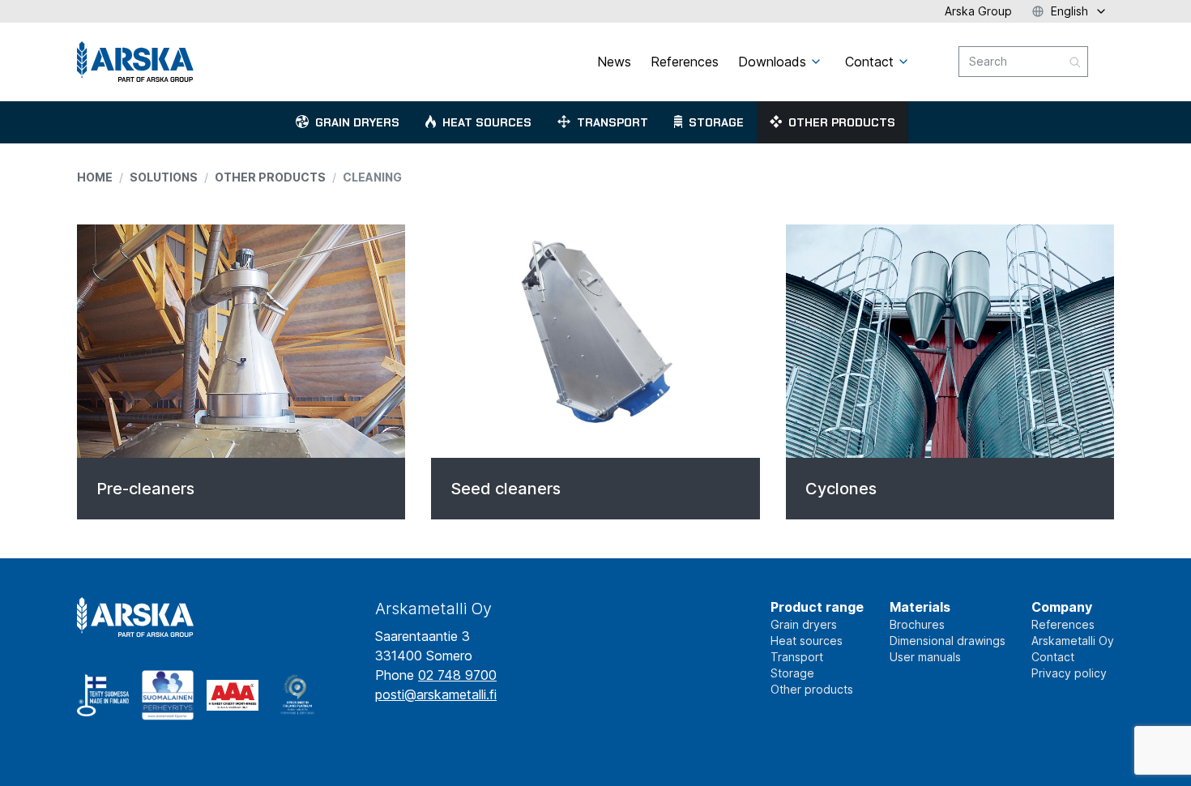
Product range (817, 607)
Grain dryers (357, 122)
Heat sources (486, 122)
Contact (1052, 657)
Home (95, 177)
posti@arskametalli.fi (436, 694)
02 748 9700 (457, 675)
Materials (920, 607)
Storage (716, 122)
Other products (841, 122)
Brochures (917, 624)
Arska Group (978, 11)
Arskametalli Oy (1072, 640)
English (1069, 11)
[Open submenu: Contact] (903, 61)
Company (1061, 607)
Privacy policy (1069, 673)
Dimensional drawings (947, 640)
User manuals (925, 657)
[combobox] (1023, 61)
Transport (612, 122)
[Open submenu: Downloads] (815, 61)
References (1063, 624)
